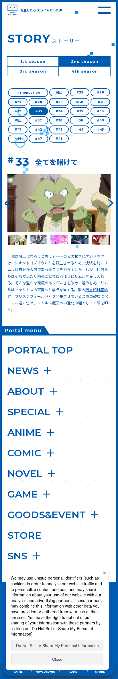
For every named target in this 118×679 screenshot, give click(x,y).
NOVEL (24, 474)
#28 (38, 102)
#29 (59, 102)
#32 (17, 111)
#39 (79, 120)
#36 (100, 111)
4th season (84, 71)
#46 (17, 139)
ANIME (24, 432)
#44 (79, 129)
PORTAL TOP (40, 350)
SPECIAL (28, 412)
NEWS (23, 371)
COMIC (24, 453)
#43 (59, 129)
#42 (38, 129)
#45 (100, 129)
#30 (79, 102)
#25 (79, 92)
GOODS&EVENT (46, 515)
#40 (100, 120)
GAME (22, 494)
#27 (17, 102)
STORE (24, 535)
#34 (59, 111)
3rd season (33, 71)
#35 (79, 111)
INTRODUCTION (28, 92)
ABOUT (25, 391)
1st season (33, 61)
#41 (18, 129)
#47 (38, 139)
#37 (38, 120)
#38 (59, 120)
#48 (59, 139)
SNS (17, 556)
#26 (100, 92)
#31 (100, 102)
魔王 (22, 256)
